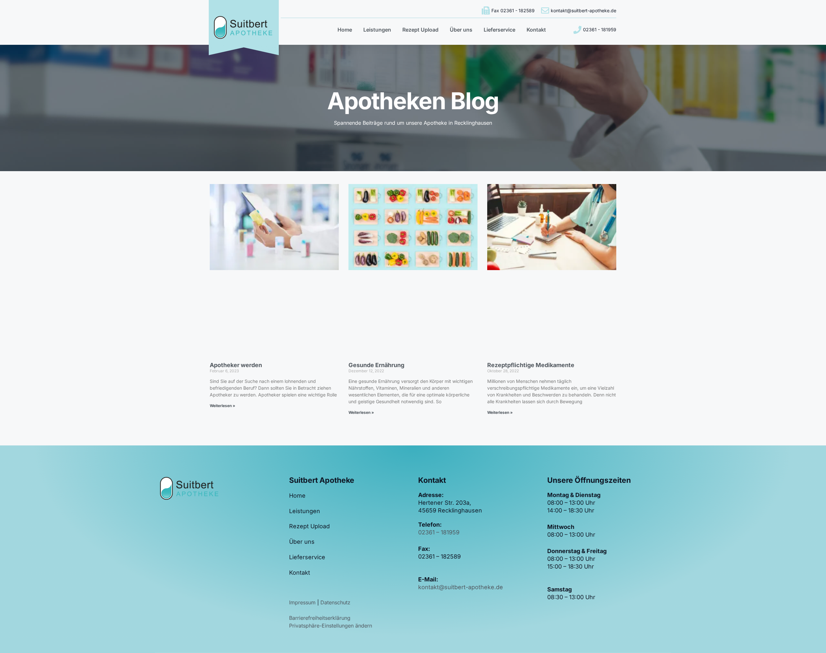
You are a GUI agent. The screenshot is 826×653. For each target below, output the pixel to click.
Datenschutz (335, 602)
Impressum (303, 602)
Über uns (461, 29)
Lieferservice (499, 29)
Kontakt (536, 29)
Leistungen (377, 29)
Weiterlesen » (222, 405)
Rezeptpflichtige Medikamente (530, 365)
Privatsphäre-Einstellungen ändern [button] (330, 625)
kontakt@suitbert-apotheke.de (460, 587)
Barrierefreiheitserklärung (319, 618)
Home (344, 29)
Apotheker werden (236, 365)
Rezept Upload (420, 29)
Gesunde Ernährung (376, 365)
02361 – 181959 (438, 532)
